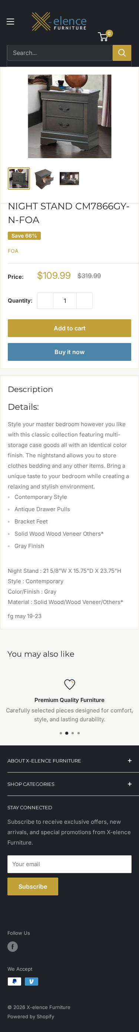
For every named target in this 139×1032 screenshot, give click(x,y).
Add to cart (70, 328)
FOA (13, 251)
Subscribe (33, 886)
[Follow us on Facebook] (12, 946)
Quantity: (20, 300)
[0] (103, 36)
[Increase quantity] (84, 300)
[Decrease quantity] (45, 300)
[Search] (122, 53)
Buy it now (69, 352)
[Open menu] (10, 22)
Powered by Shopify (30, 1016)
